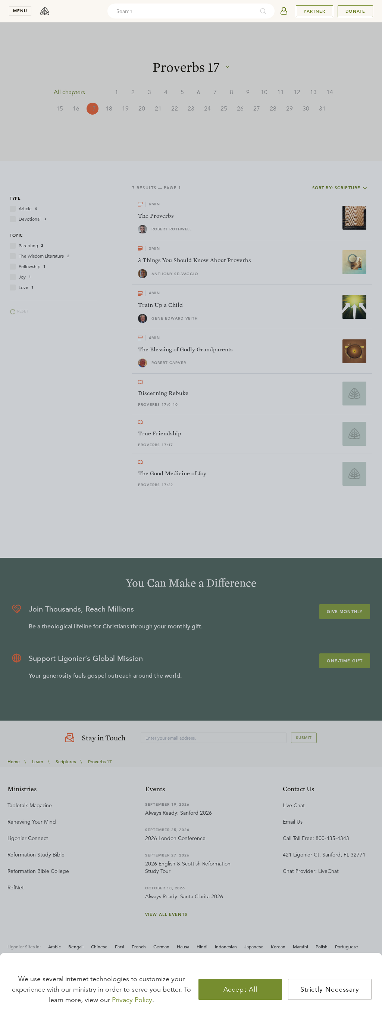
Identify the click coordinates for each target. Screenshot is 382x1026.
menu (20, 10)
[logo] (44, 11)
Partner (314, 11)
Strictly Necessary (329, 989)
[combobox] (181, 11)
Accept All (240, 989)
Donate (355, 11)
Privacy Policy (132, 1000)
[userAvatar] (283, 11)
